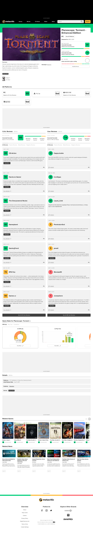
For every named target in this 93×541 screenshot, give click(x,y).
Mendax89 (56, 272)
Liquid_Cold (56, 200)
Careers (25, 515)
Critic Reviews (7, 131)
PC (44, 167)
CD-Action (10, 153)
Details (4, 375)
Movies (28, 21)
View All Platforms (70, 36)
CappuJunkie (56, 153)
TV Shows (37, 21)
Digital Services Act (24, 521)
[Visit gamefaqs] (68, 519)
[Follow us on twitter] (51, 511)
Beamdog (87, 25)
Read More (7, 163)
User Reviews (52, 131)
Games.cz (10, 296)
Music (45, 21)
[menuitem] (20, 21)
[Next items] (89, 419)
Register (88, 21)
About (24, 509)
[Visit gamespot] (68, 511)
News (53, 21)
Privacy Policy (24, 518)
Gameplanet (11, 224)
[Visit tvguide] (68, 516)
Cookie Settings (25, 527)
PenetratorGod (57, 224)
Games (20, 21)
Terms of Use (25, 524)
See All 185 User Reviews (69, 315)
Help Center (25, 512)
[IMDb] (53, 522)
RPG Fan (9, 272)
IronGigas (55, 177)
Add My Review (75, 66)
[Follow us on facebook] (42, 511)
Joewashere (56, 296)
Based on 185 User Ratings (68, 54)
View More (19, 345)
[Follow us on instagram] (46, 511)
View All (16, 131)
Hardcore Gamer (12, 177)
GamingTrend (11, 248)
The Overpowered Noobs (15, 200)
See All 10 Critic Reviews (24, 315)
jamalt (54, 248)
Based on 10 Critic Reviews (68, 46)
